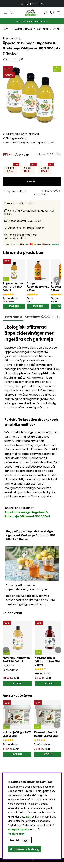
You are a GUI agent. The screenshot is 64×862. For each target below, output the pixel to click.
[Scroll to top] (32, 860)
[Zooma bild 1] (32, 95)
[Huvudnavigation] (6, 12)
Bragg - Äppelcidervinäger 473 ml (39, 286)
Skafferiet (42, 29)
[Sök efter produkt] (12, 12)
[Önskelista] (52, 12)
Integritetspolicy (19, 829)
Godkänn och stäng (24, 849)
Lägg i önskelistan (16, 191)
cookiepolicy (16, 833)
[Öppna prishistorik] (27, 155)
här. (29, 816)
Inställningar (20, 840)
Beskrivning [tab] (13, 317)
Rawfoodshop (12, 38)
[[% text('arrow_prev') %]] (6, 650)
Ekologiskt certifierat (31, 3)
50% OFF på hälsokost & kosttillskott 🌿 (32, 21)
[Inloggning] (46, 12)
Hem (5, 29)
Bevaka (32, 181)
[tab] (43, 316)
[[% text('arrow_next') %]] (58, 650)
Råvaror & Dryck (22, 29)
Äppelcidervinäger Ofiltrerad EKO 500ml (15, 286)
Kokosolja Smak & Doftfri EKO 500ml (46, 734)
